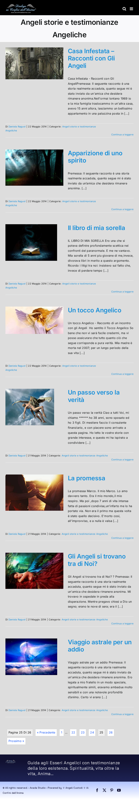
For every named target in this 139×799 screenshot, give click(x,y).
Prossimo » (16, 741)
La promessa (86, 478)
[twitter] (104, 790)
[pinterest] (111, 790)
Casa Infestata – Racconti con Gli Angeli (91, 58)
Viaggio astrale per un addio (100, 645)
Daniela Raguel (17, 126)
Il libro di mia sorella (96, 227)
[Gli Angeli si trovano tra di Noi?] (34, 571)
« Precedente (46, 732)
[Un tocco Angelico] (34, 320)
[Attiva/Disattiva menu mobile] (132, 9)
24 (92, 732)
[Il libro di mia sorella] (31, 242)
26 (111, 732)
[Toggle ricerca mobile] (124, 9)
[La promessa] (34, 493)
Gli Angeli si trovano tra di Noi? (97, 560)
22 (73, 732)
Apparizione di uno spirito (95, 156)
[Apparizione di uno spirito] (34, 167)
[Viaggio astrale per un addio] (31, 656)
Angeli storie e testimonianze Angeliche (85, 455)
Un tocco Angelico (94, 310)
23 (83, 732)
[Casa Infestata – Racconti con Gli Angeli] (34, 63)
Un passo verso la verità (94, 396)
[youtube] (119, 790)
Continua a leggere (122, 134)
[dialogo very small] (10, 761)
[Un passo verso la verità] (29, 407)
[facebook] (97, 790)
